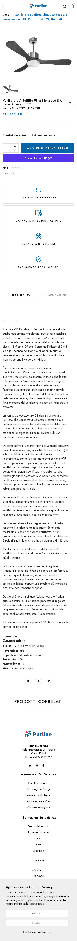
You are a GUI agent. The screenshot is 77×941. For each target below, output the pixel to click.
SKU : (6, 168)
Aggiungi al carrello (48, 148)
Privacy (38, 838)
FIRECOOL (38, 876)
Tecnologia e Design (38, 789)
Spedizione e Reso (15, 135)
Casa (6, 15)
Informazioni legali (38, 832)
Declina (36, 923)
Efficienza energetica (38, 807)
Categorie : (9, 173)
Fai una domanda (43, 135)
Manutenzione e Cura (38, 801)
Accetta (36, 913)
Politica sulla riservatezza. (29, 904)
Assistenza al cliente (38, 795)
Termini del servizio (38, 826)
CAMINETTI (38, 870)
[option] (38, 54)
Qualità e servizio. (38, 783)
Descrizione (21, 295)
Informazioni (54, 295)
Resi (38, 845)
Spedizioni (38, 851)
